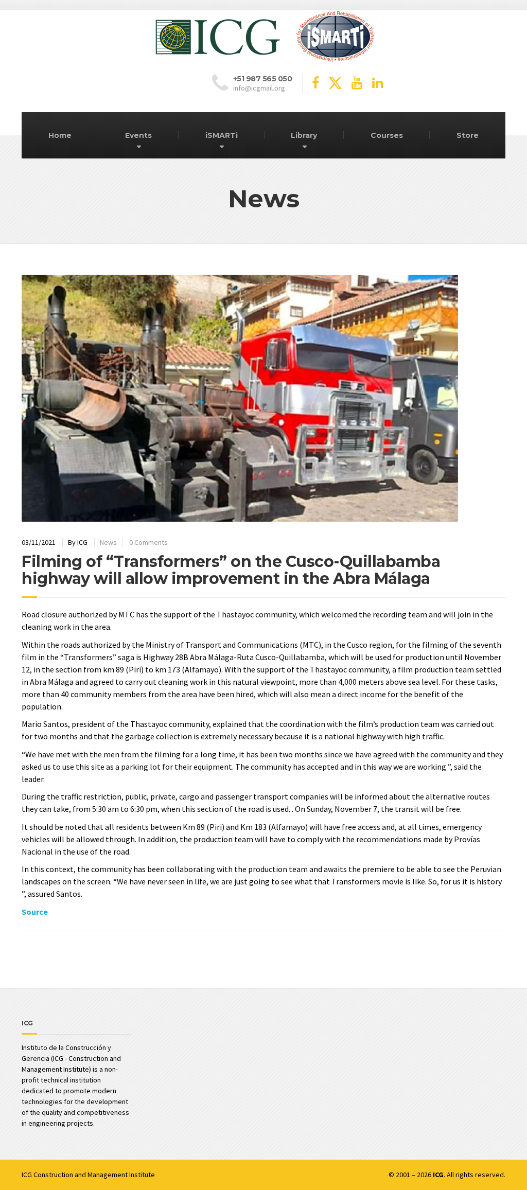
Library (304, 135)
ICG (27, 1174)
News (108, 542)
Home (60, 135)
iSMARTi (221, 135)
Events (138, 135)
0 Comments (148, 542)
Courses (387, 135)
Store (467, 135)
